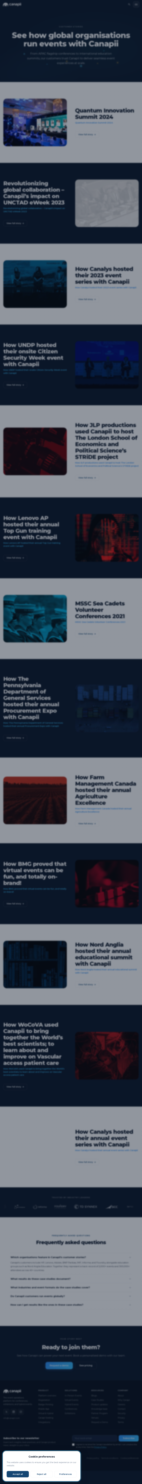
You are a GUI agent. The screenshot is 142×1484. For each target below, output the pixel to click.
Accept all (18, 1474)
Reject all (41, 1474)
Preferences (65, 1474)
